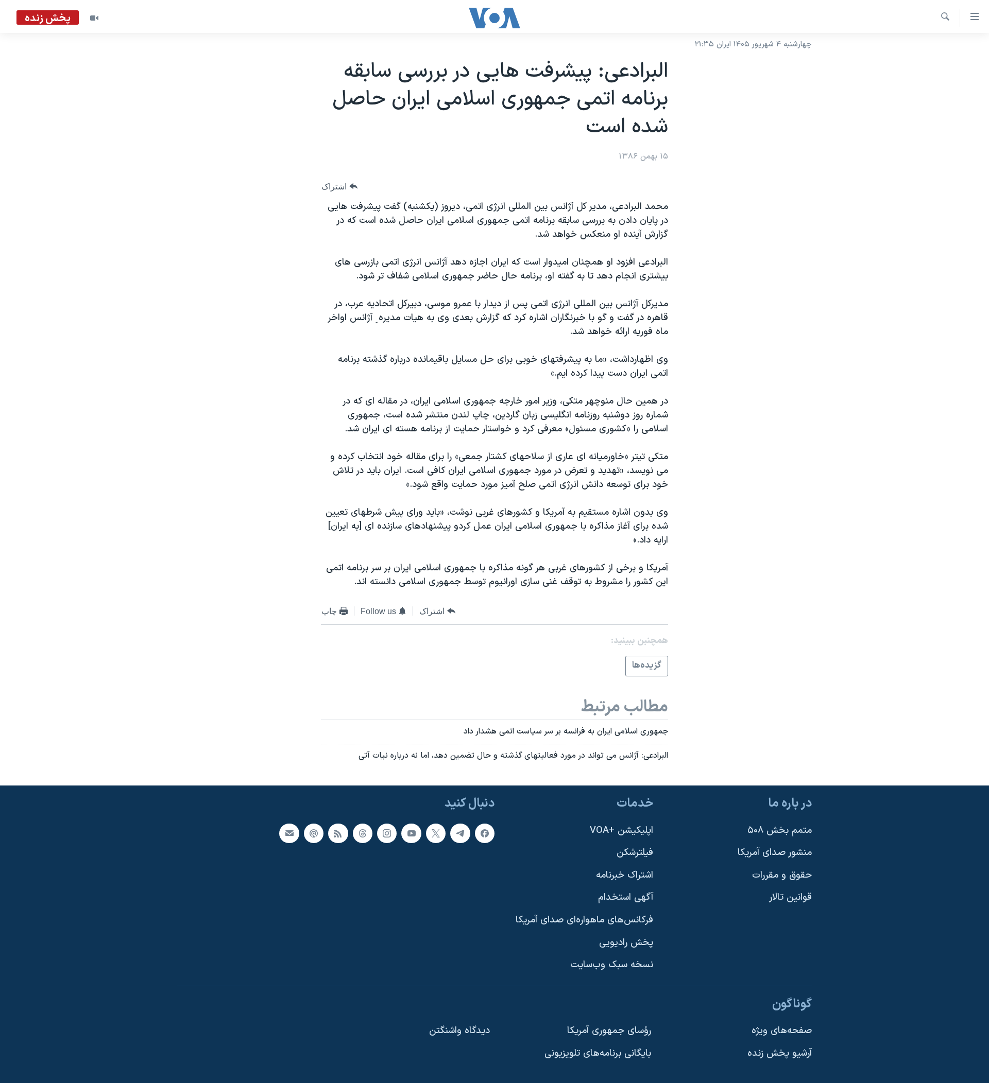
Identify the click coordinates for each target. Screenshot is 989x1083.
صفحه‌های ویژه (782, 1031)
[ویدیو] (94, 18)
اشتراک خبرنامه (624, 875)
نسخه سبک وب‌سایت (611, 965)
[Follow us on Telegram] (460, 833)
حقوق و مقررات (782, 875)
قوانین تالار (790, 897)
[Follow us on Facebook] (484, 833)
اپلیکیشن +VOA (621, 830)
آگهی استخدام (625, 897)
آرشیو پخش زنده (779, 1053)
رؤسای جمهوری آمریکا (609, 1031)
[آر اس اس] (338, 833)
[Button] (339, 187)
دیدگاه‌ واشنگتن (459, 1031)
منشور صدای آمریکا (775, 853)
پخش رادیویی (626, 942)
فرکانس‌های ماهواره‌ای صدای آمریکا (584, 920)
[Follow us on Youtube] (411, 833)
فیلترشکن (635, 853)
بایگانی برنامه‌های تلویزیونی (597, 1053)
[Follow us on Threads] (362, 833)
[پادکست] (313, 833)
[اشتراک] (289, 833)
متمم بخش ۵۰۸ (779, 830)
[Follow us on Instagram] (387, 833)
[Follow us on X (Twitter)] (436, 833)
